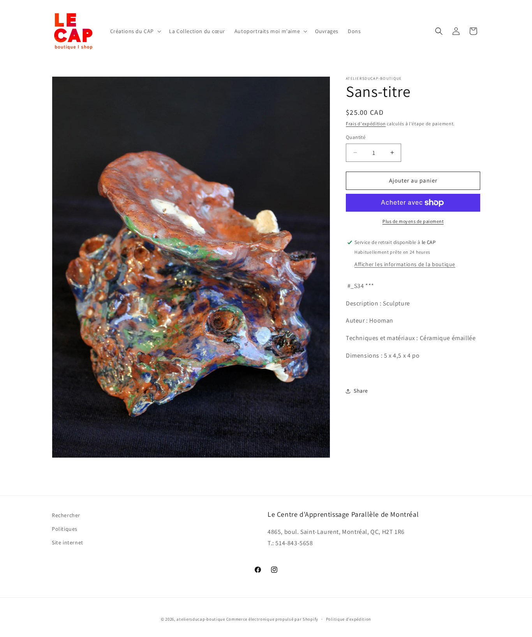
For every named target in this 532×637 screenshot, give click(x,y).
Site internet (67, 542)
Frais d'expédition (366, 123)
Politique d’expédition (348, 618)
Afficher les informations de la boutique (404, 264)
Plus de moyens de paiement (413, 221)
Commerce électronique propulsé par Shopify (272, 619)
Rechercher (66, 515)
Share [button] (361, 390)
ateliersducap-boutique (200, 619)
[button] (135, 31)
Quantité (355, 137)
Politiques (65, 528)
